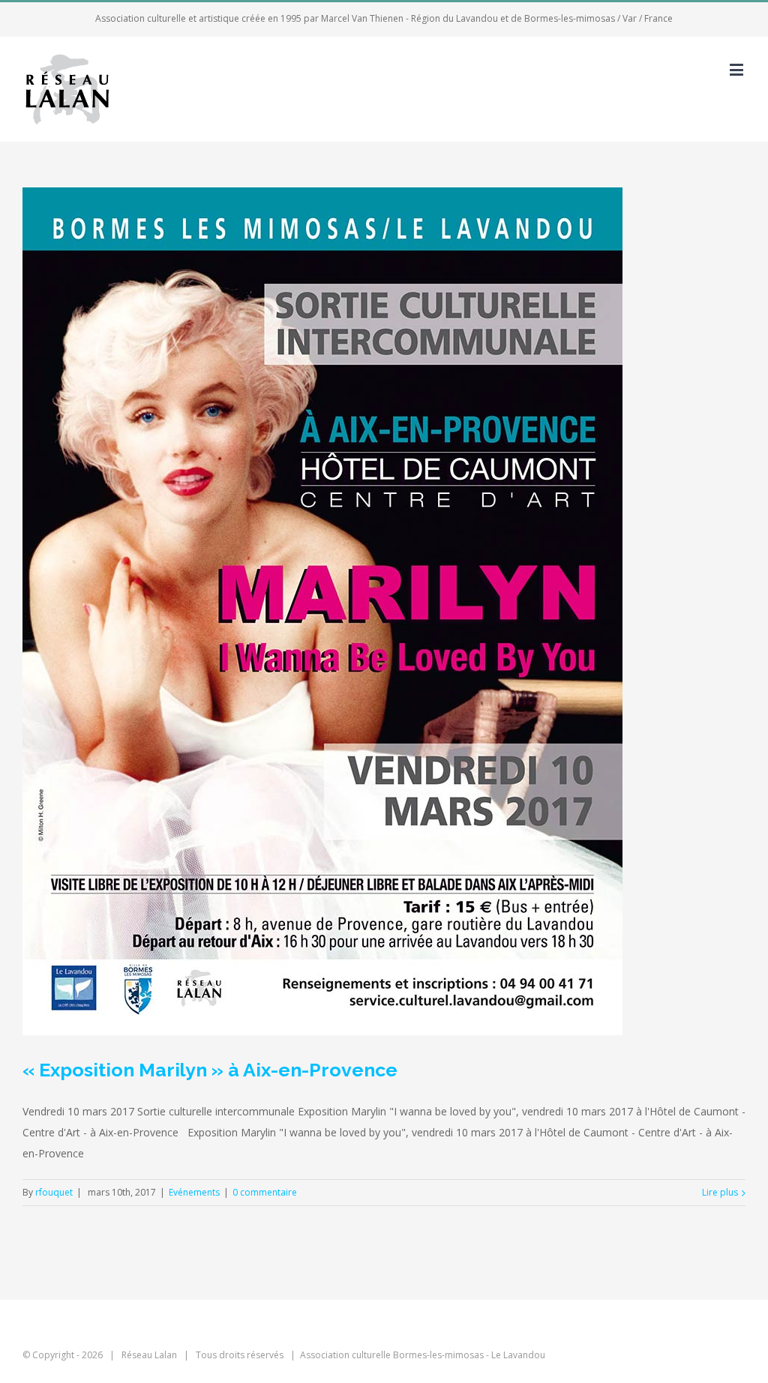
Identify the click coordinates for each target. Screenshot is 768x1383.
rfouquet (54, 1192)
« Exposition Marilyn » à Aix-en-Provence (210, 1069)
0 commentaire (264, 1192)
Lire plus (720, 1192)
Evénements (194, 1192)
